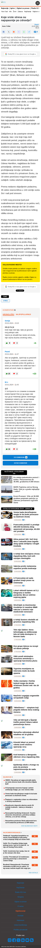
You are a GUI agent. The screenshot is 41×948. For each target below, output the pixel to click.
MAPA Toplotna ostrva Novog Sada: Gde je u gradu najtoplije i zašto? (26, 489)
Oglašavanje (20, 911)
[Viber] (18, 32)
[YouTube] (27, 940)
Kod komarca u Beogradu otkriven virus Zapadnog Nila (26, 756)
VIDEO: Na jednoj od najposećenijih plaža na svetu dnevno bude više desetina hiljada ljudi (21, 782)
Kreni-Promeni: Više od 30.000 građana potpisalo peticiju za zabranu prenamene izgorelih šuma (26, 499)
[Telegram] (29, 32)
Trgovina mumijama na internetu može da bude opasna (24, 671)
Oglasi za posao (23, 8)
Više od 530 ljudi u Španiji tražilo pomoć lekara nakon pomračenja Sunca (25, 722)
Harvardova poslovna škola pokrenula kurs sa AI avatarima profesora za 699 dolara (21, 821)
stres (5, 301)
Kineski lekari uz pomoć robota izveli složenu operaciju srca (24, 744)
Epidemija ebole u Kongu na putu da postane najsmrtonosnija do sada (26, 767)
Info (10, 11)
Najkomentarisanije (11, 832)
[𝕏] (8, 32)
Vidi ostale (33, 872)
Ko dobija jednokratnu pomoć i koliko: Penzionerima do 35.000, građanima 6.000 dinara (26, 479)
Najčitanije (27, 11)
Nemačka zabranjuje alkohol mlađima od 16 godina (26, 733)
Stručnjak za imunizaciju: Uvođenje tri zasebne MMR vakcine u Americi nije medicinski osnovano (25, 608)
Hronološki (8, 314)
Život (14, 11)
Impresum (20, 920)
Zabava (20, 11)
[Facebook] (3, 32)
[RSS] (32, 940)
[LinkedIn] (23, 940)
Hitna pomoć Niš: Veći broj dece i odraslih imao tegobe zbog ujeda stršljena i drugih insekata (26, 542)
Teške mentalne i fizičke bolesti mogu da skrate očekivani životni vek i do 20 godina (26, 684)
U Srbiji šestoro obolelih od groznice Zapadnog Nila (25, 621)
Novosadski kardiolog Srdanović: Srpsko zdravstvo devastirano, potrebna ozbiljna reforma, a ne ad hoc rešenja (20, 815)
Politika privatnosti (20, 930)
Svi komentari (20, 457)
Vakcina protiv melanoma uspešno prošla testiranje (24, 567)
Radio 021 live (20, 892)
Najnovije (5, 8)
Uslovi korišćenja (20, 925)
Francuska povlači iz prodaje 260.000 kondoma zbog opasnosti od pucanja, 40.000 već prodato (26, 528)
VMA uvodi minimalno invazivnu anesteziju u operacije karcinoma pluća (25, 658)
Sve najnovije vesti (29, 826)
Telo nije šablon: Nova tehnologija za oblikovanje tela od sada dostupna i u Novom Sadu (25, 633)
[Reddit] (13, 32)
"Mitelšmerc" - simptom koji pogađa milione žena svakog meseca (26, 710)
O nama (20, 906)
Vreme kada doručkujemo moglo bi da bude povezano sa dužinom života (25, 514)
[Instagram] (9, 940)
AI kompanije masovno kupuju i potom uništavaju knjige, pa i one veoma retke (19, 789)
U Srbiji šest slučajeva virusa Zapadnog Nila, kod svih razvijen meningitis (26, 556)
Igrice (12, 8)
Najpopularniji (23, 314)
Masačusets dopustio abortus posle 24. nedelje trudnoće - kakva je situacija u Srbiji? (19, 807)
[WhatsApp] (23, 32)
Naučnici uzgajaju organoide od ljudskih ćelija (26, 697)
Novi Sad (4, 11)
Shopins (20, 897)
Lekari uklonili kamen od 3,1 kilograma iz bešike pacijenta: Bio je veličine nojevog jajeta (26, 593)
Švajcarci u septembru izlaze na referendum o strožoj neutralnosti (21, 800)
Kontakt (20, 916)
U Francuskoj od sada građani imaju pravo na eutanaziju (23, 580)
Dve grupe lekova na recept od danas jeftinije (25, 647)
